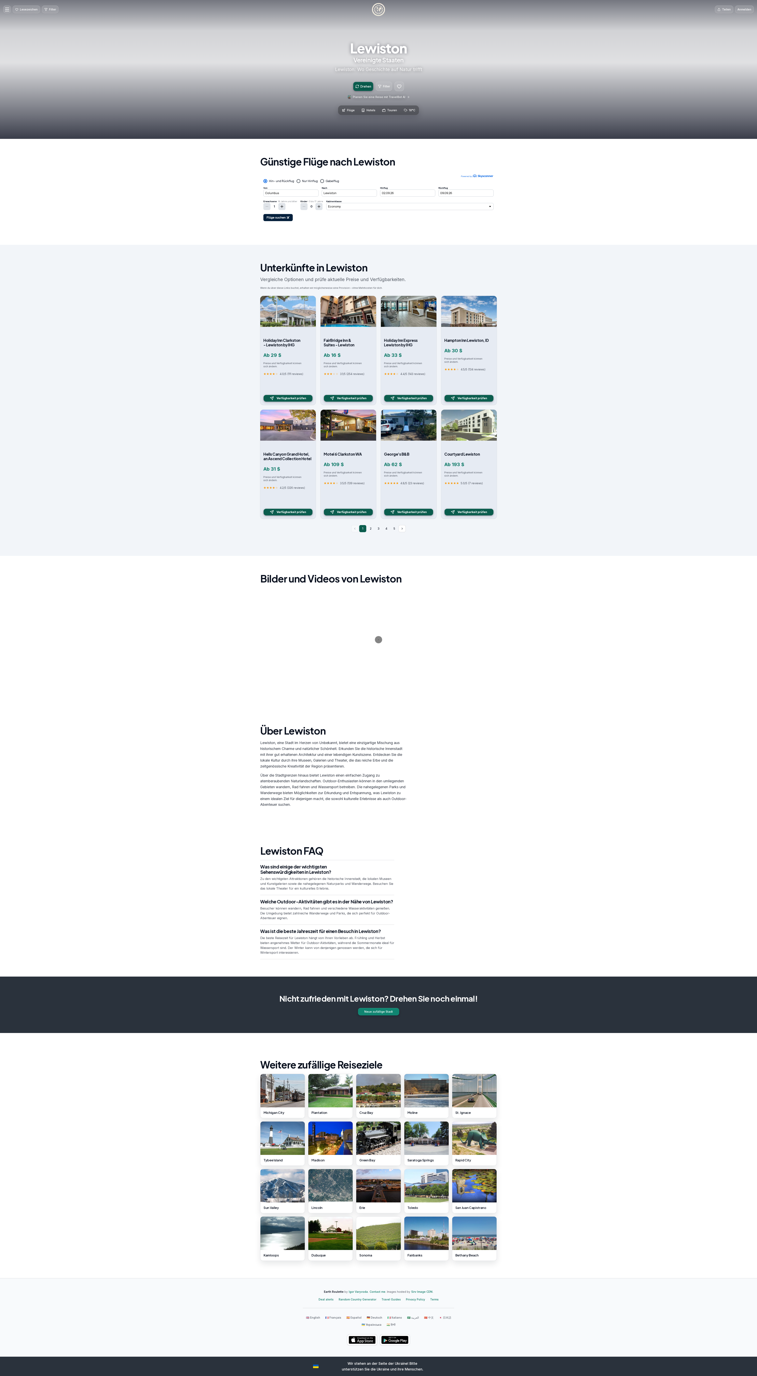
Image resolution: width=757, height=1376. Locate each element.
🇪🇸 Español (354, 1317)
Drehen (365, 86)
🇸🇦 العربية (413, 1317)
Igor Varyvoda (358, 1291)
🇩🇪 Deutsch (374, 1317)
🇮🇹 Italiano (394, 1317)
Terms (434, 1299)
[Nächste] (402, 528)
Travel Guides (391, 1299)
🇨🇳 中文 (429, 1317)
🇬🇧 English (313, 1317)
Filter (386, 86)
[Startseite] (378, 9)
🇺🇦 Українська (371, 1324)
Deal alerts (326, 1299)
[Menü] (7, 9)
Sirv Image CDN (422, 1291)
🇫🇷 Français (333, 1317)
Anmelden (744, 9)
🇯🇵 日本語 (445, 1317)
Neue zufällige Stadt (378, 1011)
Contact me (377, 1291)
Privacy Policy (415, 1299)
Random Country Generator (357, 1299)
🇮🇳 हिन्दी (391, 1324)
